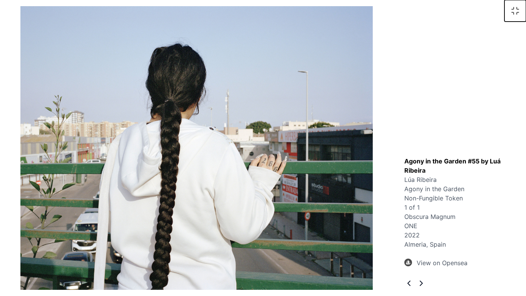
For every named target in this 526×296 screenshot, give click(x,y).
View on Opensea (442, 263)
